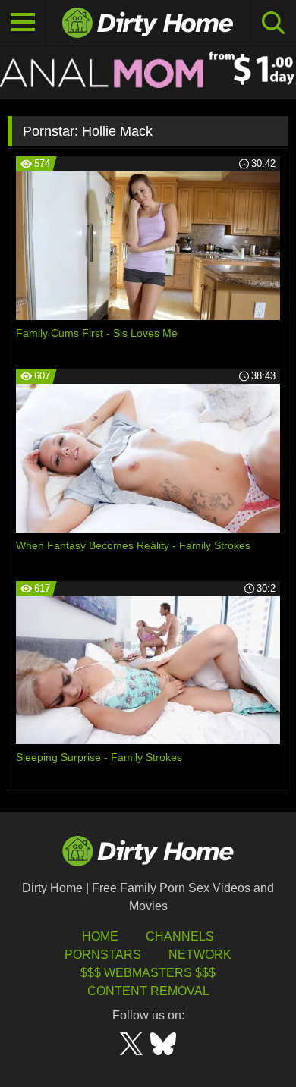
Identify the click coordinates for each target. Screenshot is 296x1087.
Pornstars (103, 954)
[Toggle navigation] (23, 23)
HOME (100, 936)
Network (199, 954)
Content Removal (148, 991)
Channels (180, 936)
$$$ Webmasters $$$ (148, 972)
